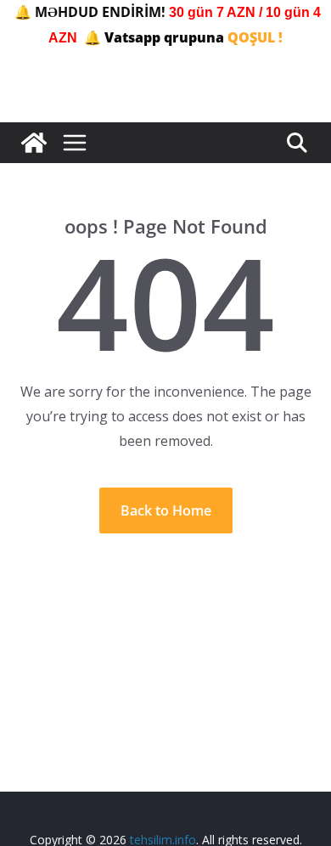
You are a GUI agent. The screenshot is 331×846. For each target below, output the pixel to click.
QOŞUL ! (255, 37)
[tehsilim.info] (34, 142)
